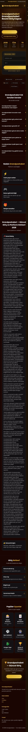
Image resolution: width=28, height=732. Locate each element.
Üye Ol (18, 71)
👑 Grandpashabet (10, 6)
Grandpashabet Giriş (9, 32)
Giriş (3, 698)
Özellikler (4, 700)
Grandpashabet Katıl (14, 676)
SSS (3, 702)
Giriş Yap (15, 67)
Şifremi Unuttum (12, 71)
